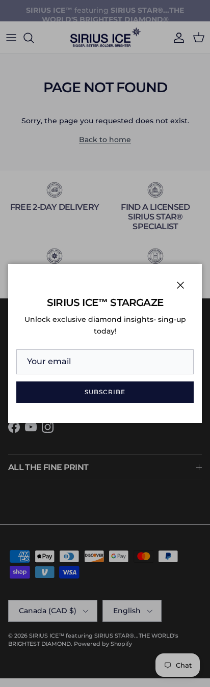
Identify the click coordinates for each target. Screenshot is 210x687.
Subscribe (105, 392)
